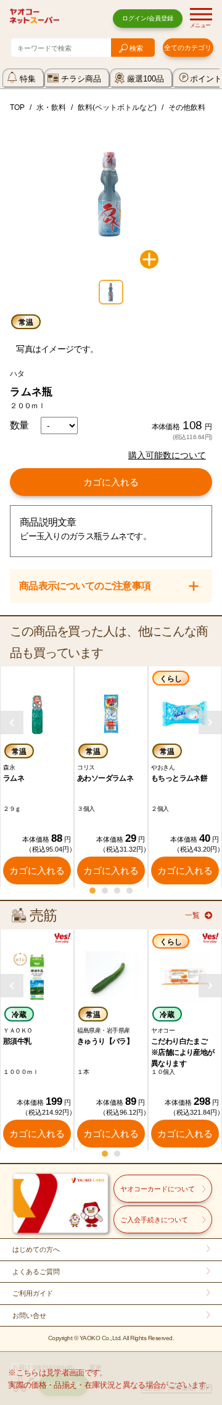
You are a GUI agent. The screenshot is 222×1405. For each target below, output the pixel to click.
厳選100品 (145, 78)
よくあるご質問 (36, 1271)
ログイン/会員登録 (147, 18)
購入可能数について (167, 455)
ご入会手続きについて (154, 1219)
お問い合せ (29, 1315)
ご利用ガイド (32, 1293)
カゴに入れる (111, 482)
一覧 (192, 915)
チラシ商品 (81, 78)
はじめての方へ (36, 1249)
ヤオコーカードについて (157, 1189)
